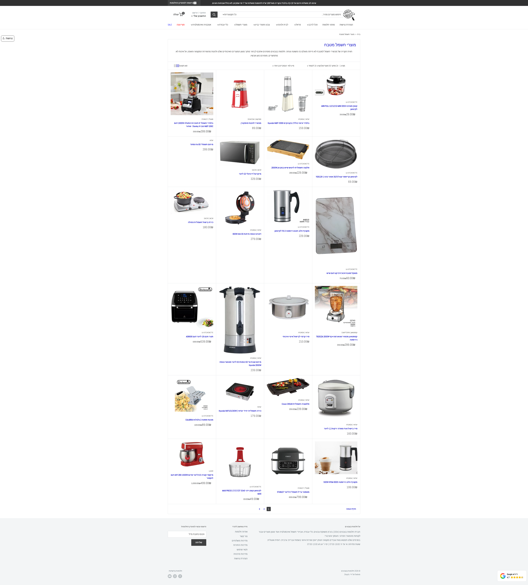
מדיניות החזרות (240, 545)
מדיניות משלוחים (240, 540)
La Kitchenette (351, 102)
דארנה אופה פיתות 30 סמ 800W (247, 234)
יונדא (211, 140)
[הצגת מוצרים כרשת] (178, 66)
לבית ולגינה (283, 24)
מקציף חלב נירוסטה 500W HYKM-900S (340, 482)
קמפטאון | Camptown (349, 332)
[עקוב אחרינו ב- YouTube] (170, 576)
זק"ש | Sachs (256, 170)
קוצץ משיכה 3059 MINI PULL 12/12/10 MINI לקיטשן (339, 107)
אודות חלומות (241, 531)
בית (358, 34)
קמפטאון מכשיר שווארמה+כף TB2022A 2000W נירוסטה (336, 338)
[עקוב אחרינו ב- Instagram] (175, 576)
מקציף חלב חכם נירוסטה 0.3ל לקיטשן (291, 231)
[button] (7, 38)
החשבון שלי (199, 15)
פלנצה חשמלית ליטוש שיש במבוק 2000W (290, 167)
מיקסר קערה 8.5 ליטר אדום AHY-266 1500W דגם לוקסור (192, 476)
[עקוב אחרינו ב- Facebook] (180, 576)
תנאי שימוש (242, 549)
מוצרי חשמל (241, 24)
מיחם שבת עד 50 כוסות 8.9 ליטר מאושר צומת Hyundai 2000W (240, 363)
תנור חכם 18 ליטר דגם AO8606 (199, 336)
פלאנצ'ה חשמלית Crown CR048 (295, 404)
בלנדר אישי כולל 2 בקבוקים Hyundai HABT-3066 (288, 123)
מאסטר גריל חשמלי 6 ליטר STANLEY (293, 492)
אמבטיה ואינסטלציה (202, 24)
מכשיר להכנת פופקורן (251, 123)
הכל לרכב (313, 24)
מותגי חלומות (328, 24)
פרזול (298, 24)
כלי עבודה (223, 24)
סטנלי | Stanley (207, 119)
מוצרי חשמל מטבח (346, 34)
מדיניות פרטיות (241, 554)
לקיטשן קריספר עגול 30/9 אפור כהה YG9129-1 (336, 176)
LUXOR (211, 471)
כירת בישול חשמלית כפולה (200, 222)
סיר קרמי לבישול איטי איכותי (296, 336)
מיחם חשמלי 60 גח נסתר (201, 144)
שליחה (198, 542)
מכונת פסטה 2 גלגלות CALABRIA (199, 419)
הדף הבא (351, 509)
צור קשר (244, 536)
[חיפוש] (214, 15)
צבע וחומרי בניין (262, 24)
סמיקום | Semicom (254, 119)
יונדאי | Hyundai (303, 119)
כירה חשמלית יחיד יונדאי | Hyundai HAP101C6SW (240, 410)
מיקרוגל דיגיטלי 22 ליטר (250, 173)
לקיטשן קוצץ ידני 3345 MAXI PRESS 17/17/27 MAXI (241, 492)
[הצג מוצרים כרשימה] (175, 66)
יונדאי (259, 407)
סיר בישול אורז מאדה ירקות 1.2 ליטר (340, 428)
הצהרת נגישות (346, 24)
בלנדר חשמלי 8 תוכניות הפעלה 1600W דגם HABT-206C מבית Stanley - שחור (193, 125)
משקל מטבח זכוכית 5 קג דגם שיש (342, 273)
